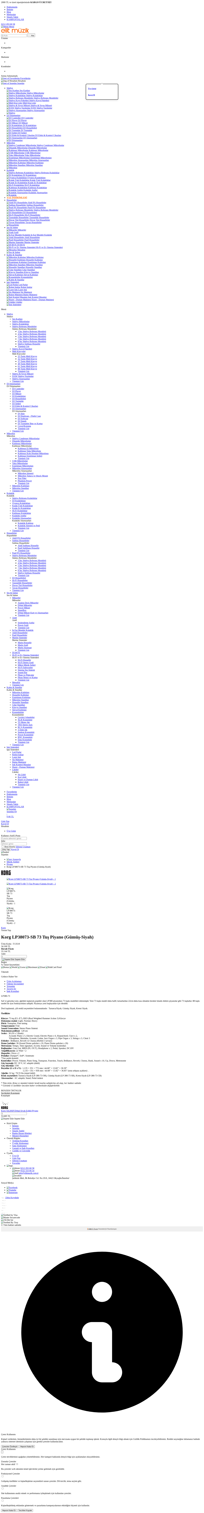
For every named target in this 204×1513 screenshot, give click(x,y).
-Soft (89, 1229)
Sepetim (15, 1128)
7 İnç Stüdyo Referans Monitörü (32, 339)
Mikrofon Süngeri (25, 473)
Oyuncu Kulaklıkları (36, 177)
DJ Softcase (23, 418)
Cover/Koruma (24, 426)
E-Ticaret (95, 1229)
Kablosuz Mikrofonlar (38, 150)
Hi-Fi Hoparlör (24, 660)
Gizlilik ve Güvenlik (21, 1151)
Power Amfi (23, 625)
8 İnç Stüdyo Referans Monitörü (32, 341)
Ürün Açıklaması (14, 981)
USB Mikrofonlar (33, 153)
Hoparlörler (12, 200)
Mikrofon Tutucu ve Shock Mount (33, 476)
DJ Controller (27, 118)
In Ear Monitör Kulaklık (41, 235)
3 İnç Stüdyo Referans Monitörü (32, 331)
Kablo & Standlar (14, 255)
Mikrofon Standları (34, 165)
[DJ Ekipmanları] (15, 140)
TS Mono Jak (24, 722)
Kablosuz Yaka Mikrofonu (29, 451)
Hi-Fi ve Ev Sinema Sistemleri (49, 247)
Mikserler (22, 230)
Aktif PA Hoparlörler (37, 202)
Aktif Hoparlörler (32, 237)
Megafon (21, 250)
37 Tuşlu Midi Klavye (27, 361)
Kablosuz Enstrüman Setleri (30, 456)
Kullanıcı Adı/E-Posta (10, 836)
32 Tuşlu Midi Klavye (27, 359)
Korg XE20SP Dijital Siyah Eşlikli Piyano (19, 1111)
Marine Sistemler (31, 242)
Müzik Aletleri (13, 862)
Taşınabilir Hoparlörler (39, 217)
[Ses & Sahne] (13, 252)
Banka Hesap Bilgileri (22, 1133)
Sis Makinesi (26, 292)
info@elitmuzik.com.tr (28, 1173)
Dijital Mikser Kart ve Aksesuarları (33, 613)
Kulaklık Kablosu (25, 523)
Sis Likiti (22, 774)
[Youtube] (11, 1190)
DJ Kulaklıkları (29, 125)
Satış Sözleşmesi (19, 1146)
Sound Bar (22, 672)
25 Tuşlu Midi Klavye (27, 356)
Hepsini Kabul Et (27, 1447)
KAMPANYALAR (15, 19)
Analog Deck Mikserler (28, 603)
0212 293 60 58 (8, 24)
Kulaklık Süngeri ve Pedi (29, 525)
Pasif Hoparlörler (31, 240)
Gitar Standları (28, 270)
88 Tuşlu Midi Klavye (27, 369)
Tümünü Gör (23, 346)
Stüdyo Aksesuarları (36, 110)
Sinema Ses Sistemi (26, 670)
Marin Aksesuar (25, 647)
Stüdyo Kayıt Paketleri (39, 100)
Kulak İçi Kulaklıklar (37, 182)
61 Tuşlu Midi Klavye (27, 366)
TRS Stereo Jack (25, 725)
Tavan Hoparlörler (34, 222)
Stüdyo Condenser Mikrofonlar (50, 145)
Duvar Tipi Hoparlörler (40, 220)
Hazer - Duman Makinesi (43, 299)
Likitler (19, 302)
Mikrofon (11, 143)
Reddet (170, 1439)
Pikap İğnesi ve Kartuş (28, 677)
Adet (3, 954)
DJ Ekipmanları (13, 115)
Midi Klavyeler (29, 103)
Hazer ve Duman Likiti (28, 779)
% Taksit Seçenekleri (10, 965)
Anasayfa (16, 859)
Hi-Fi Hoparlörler (32, 215)
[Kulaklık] (12, 195)
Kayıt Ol (91, 95)
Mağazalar (11, 14)
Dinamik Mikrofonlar (37, 148)
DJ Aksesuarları (30, 138)
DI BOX (21, 245)
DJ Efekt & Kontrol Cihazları (48, 135)
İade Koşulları (13, 991)
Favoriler (16, 1163)
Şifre (3, 841)
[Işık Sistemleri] (14, 304)
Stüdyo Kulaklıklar (34, 95)
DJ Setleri (22, 133)
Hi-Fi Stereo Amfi (26, 662)
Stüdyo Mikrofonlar (35, 93)
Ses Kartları (25, 90)
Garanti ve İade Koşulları (23, 1148)
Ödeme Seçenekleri (15, 984)
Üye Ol (15, 1156)
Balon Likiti (23, 782)
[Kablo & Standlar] (15, 280)
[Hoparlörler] (13, 225)
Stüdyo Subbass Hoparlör (29, 344)
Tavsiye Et (11, 989)
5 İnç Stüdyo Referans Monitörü (32, 336)
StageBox (22, 610)
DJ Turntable (26, 130)
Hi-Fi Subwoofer (25, 667)
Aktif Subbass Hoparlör (28, 545)
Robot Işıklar (26, 287)
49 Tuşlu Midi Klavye (27, 364)
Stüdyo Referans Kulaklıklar (46, 172)
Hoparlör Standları (34, 267)
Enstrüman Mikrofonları (41, 158)
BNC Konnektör (25, 737)
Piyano (10, 864)
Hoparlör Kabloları (34, 260)
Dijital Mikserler (25, 605)
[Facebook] (12, 1187)
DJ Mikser (23, 123)
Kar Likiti (22, 777)
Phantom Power (25, 481)
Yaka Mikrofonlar (32, 155)
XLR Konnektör (25, 720)
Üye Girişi (92, 89)
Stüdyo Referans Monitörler (46, 98)
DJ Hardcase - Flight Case (29, 416)
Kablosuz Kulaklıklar (37, 187)
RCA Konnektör (25, 727)
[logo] (15, 32)
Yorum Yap (6, 930)
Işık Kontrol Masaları (37, 297)
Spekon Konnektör (26, 732)
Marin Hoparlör (25, 642)
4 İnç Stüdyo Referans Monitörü (32, 334)
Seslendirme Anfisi (26, 623)
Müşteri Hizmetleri (20, 1136)
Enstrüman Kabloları (37, 262)
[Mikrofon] (12, 168)
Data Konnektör (25, 740)
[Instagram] (12, 1192)
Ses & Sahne (12, 227)
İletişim (10, 9)
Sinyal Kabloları (31, 275)
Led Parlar (23, 285)
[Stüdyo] (11, 113)
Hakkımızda (12, 7)
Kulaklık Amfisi (30, 190)
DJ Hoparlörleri (30, 128)
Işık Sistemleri (13, 282)
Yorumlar (11, 986)
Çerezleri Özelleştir (9, 1447)
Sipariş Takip (12, 17)
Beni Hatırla (10, 847)
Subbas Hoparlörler (35, 205)
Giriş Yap (5, 821)
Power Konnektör (25, 735)
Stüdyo (10, 88)
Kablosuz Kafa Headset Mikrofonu (33, 453)
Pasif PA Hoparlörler (37, 207)
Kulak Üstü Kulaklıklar (40, 180)
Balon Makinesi (30, 294)
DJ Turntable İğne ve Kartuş (30, 423)
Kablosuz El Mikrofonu (28, 448)
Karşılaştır (5, 1095)
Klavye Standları (31, 272)
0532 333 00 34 (27, 1170)
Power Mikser (24, 608)
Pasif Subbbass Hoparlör (28, 548)
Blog (9, 12)
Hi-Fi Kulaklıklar (32, 185)
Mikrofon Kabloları (35, 163)
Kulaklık (10, 170)
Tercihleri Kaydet (25, 1510)
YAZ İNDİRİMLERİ (17, 197)
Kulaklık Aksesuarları (37, 192)
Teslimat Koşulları (20, 1141)
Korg (3, 928)
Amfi (16, 232)
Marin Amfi (23, 645)
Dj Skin (21, 413)
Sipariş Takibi (18, 1131)
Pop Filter (22, 478)
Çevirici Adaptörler (26, 717)
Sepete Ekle (19, 959)
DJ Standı (22, 421)
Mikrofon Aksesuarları (39, 160)
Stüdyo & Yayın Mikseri (41, 105)
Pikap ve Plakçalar (26, 675)
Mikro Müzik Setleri (27, 665)
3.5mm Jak (22, 730)
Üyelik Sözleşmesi (20, 1143)
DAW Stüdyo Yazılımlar (41, 108)
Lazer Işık (22, 289)
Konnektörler (27, 277)
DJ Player (22, 120)
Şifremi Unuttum (23, 847)
